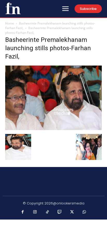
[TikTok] (47, 212)
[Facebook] (23, 212)
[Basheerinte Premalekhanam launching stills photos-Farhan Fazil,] (53, 128)
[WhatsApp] (84, 212)
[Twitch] (60, 212)
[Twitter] (72, 212)
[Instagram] (35, 212)
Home (9, 23)
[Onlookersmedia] (13, 8)
